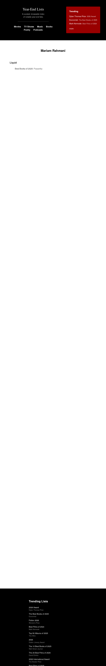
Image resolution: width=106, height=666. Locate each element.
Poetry (27, 29)
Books (49, 26)
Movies (17, 26)
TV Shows (29, 26)
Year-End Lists (33, 9)
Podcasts (38, 29)
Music (40, 26)
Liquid (13, 62)
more (71, 28)
